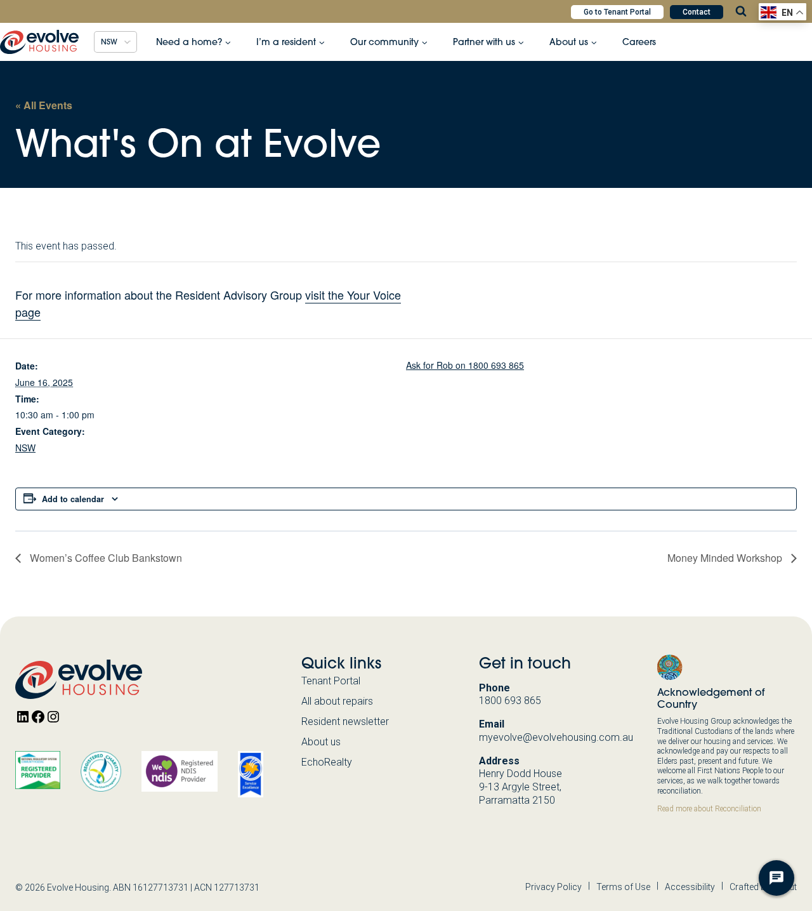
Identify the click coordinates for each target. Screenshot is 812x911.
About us (321, 742)
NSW (25, 447)
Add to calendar (73, 499)
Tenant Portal (330, 681)
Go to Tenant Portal (617, 12)
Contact (696, 12)
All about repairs (337, 701)
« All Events (43, 105)
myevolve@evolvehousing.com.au (556, 737)
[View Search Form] (741, 11)
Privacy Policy (553, 887)
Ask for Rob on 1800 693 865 (465, 365)
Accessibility (690, 887)
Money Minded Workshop (726, 557)
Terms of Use (623, 887)
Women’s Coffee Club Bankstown (104, 557)
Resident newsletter (345, 721)
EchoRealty (326, 762)
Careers (639, 42)
